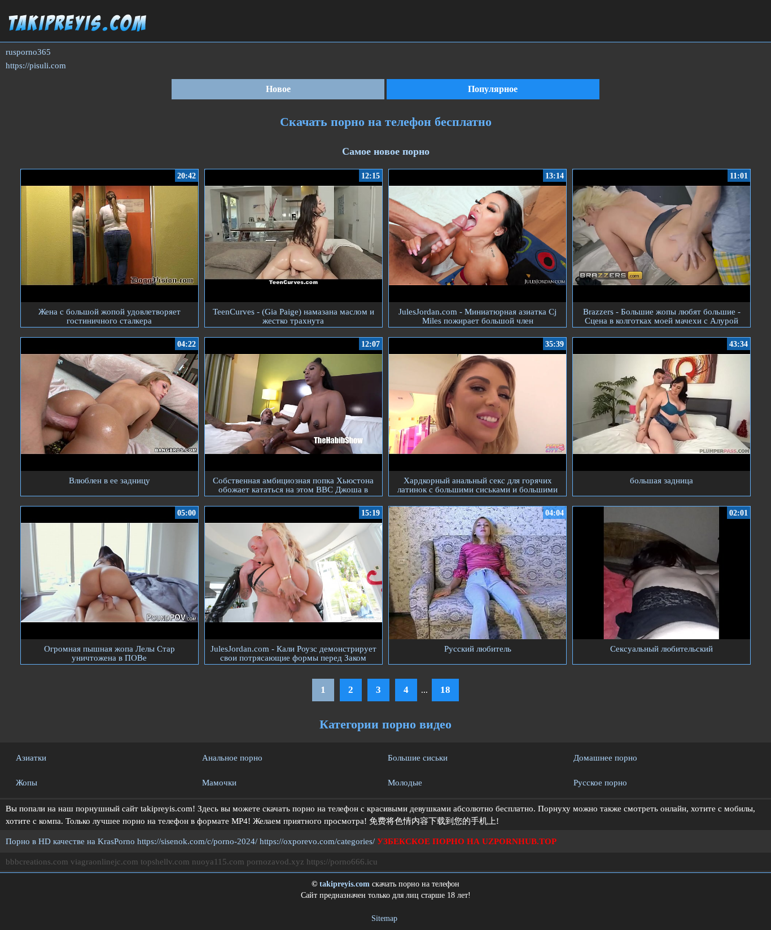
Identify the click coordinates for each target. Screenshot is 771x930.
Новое (278, 89)
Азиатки (31, 757)
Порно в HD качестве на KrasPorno (70, 841)
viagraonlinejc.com (104, 861)
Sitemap (384, 918)
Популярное (493, 89)
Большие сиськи (418, 757)
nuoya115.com (218, 861)
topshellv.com (165, 861)
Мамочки (219, 782)
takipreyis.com (344, 884)
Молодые (405, 782)
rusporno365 (28, 51)
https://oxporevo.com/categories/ (317, 841)
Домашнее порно (605, 757)
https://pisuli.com (36, 65)
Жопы (26, 782)
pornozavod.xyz (275, 861)
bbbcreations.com (37, 861)
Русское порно (600, 782)
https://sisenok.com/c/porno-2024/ (197, 841)
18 (445, 689)
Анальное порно (232, 757)
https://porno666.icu (342, 861)
